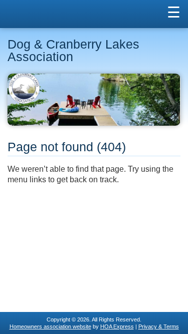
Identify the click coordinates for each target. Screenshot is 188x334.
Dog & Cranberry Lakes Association (73, 50)
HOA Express (117, 326)
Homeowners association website (50, 326)
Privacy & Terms (158, 326)
